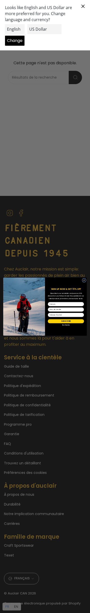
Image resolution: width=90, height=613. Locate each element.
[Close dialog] (84, 280)
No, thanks (66, 325)
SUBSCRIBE (66, 321)
